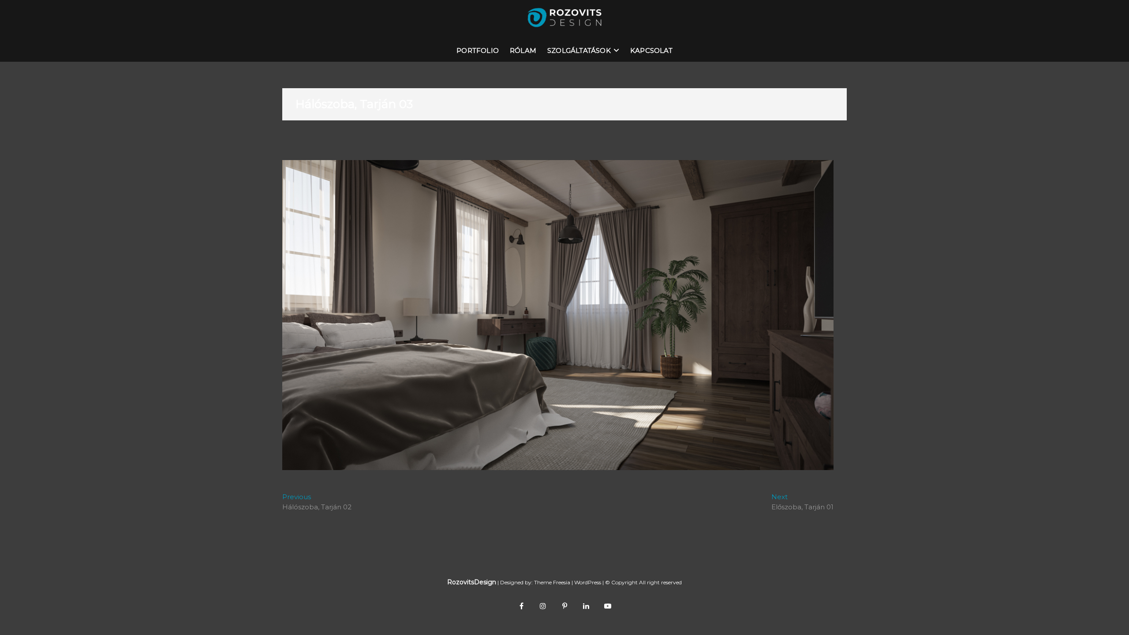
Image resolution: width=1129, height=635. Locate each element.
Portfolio (477, 50)
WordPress (587, 582)
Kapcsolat (651, 50)
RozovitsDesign (471, 582)
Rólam (523, 50)
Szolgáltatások (579, 50)
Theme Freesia (552, 582)
